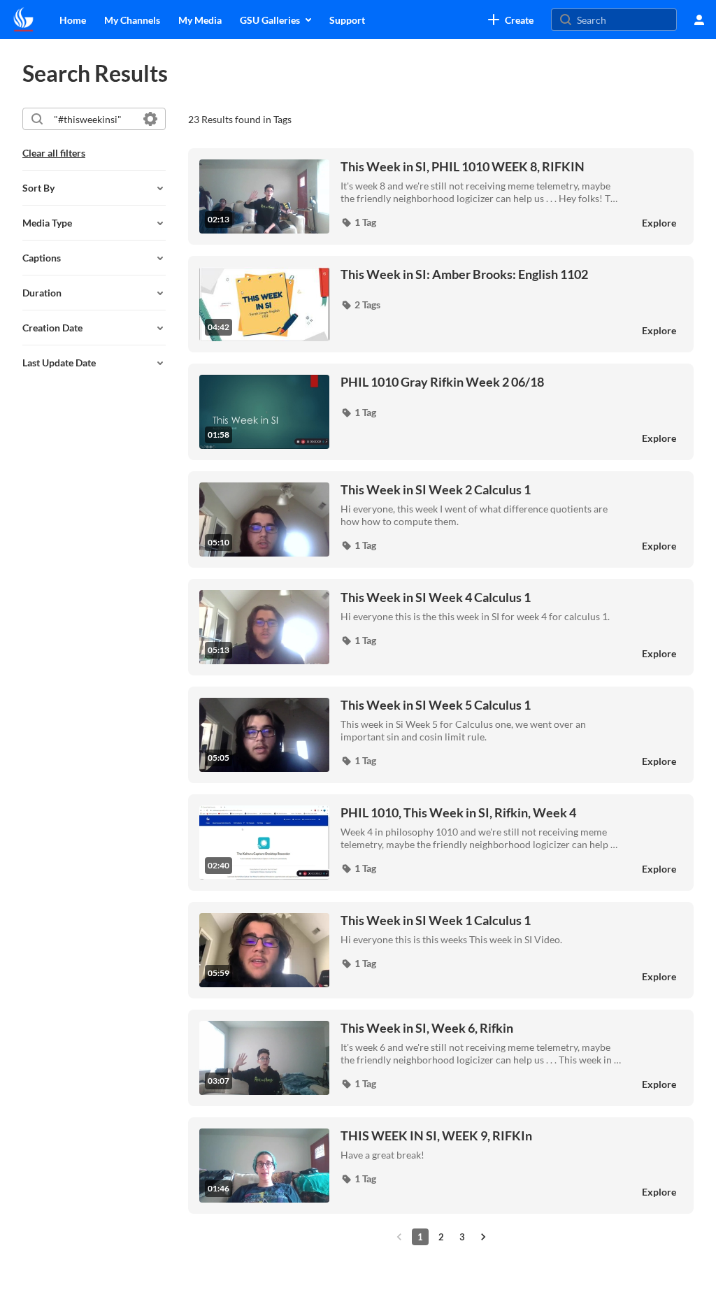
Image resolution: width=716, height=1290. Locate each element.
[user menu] (699, 19)
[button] (358, 222)
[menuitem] (73, 19)
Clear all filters (53, 153)
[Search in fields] (150, 119)
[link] (511, 19)
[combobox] (93, 119)
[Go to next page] (483, 1236)
